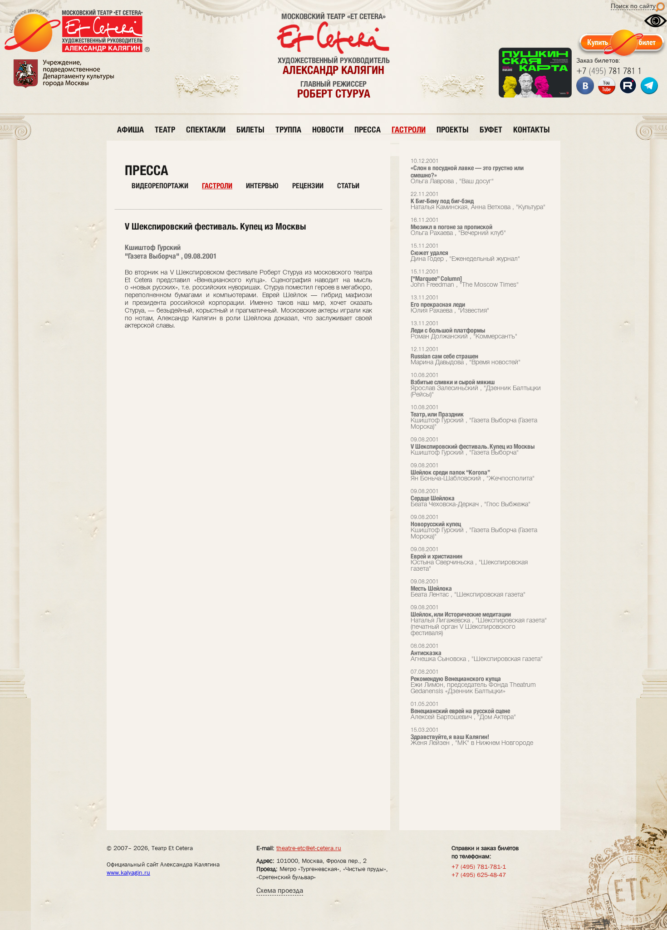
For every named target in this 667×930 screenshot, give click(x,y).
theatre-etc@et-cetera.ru (308, 848)
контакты (531, 129)
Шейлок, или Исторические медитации (479, 620)
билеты (250, 129)
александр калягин (333, 70)
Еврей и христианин (469, 559)
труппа (288, 129)
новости (327, 129)
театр (165, 129)
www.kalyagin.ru (128, 872)
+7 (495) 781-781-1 (478, 866)
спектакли (206, 129)
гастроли (409, 129)
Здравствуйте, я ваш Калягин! (472, 737)
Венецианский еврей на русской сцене (463, 711)
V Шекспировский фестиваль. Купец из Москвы (473, 446)
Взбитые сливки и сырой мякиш (476, 385)
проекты (452, 129)
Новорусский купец (474, 527)
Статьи (348, 185)
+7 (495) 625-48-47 (478, 875)
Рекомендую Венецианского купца (473, 682)
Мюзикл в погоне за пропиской (458, 227)
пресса (367, 129)
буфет (491, 129)
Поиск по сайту (633, 6)
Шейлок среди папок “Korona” (473, 472)
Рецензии (308, 185)
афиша (130, 129)
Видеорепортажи (160, 185)
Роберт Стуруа (333, 93)
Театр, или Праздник (474, 417)
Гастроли (217, 185)
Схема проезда (279, 890)
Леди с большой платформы (464, 330)
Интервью (262, 185)
